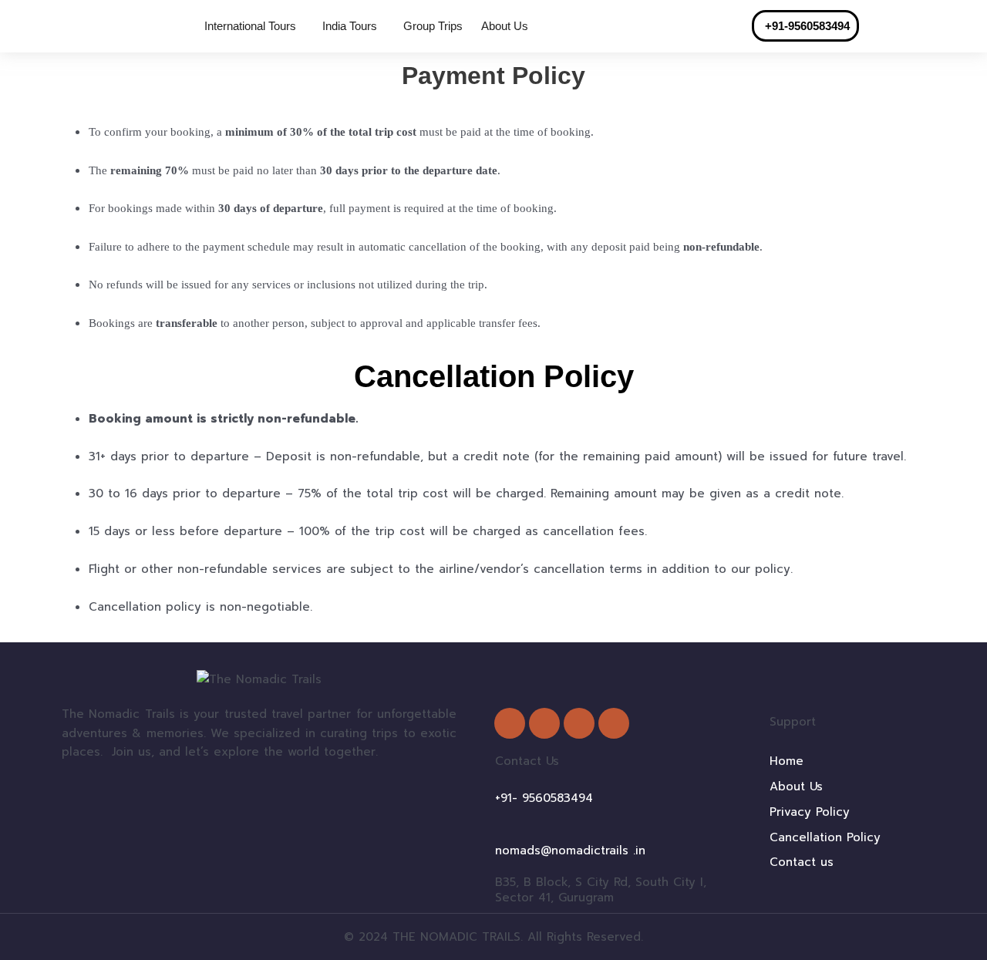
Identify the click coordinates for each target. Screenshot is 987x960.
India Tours (349, 25)
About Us (504, 25)
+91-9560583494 (808, 25)
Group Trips (433, 25)
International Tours (250, 25)
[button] (254, 25)
